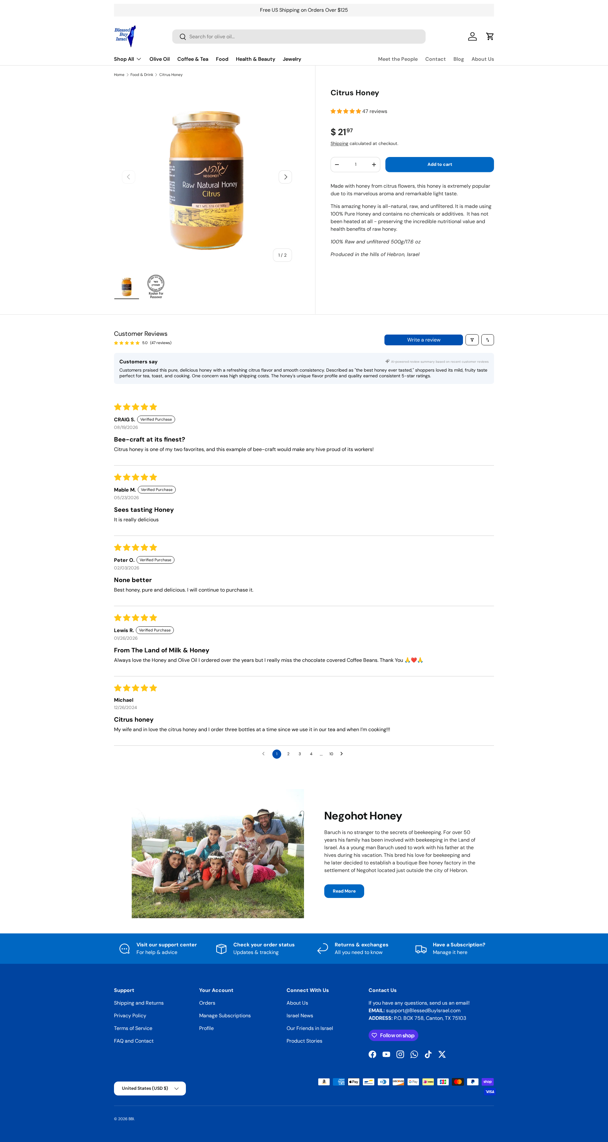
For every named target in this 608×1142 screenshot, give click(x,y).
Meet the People (398, 59)
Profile (206, 1028)
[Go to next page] (343, 754)
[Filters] (472, 339)
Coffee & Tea (192, 59)
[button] (346, 111)
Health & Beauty (255, 59)
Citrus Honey (171, 74)
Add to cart (440, 164)
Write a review (423, 339)
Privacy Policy (130, 1015)
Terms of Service (133, 1028)
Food (222, 59)
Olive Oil (159, 59)
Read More (344, 891)
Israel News (300, 1015)
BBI (131, 1118)
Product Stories (304, 1041)
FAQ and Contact (134, 1041)
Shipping (339, 143)
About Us (483, 59)
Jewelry (292, 59)
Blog (458, 59)
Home (119, 74)
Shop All (124, 59)
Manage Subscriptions (225, 1015)
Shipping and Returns (139, 1003)
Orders (207, 1003)
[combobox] (299, 36)
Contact (435, 59)
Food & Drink (141, 74)
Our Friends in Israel (310, 1028)
